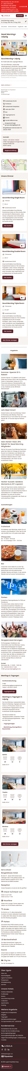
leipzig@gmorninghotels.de (15, 142)
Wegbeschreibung (10, 150)
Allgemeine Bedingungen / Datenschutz (13, 1038)
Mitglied (3, 1015)
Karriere (3, 984)
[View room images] (14, 744)
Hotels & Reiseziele (7, 992)
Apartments (5, 1003)
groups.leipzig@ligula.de (13, 669)
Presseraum (5, 980)
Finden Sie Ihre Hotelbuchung (10, 1031)
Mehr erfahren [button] (5, 85)
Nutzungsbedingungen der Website (12, 1035)
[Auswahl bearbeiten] (26, 21)
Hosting (3, 1005)
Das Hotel (4, 26)
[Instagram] (5, 1050)
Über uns (4, 973)
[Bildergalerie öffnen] (14, 48)
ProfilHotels (4, 994)
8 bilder (22, 53)
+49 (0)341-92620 (13, 140)
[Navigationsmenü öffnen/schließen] (26, 15)
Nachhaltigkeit (5, 975)
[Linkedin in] (8, 1050)
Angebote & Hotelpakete (9, 1012)
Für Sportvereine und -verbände (11, 1021)
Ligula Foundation (6, 978)
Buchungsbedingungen (8, 1033)
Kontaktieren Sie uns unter (9, 1029)
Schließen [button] (22, 6)
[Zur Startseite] (5, 15)
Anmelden (20, 15)
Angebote (20, 26)
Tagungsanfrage (9, 691)
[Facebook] (2, 1050)
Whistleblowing (6, 982)
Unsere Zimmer (12, 26)
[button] (14, 165)
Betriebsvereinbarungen (8, 1019)
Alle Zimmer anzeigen (10, 340)
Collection (4, 1001)
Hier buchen (8, 226)
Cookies (3, 1040)
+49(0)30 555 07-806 (10, 667)
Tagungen (4, 1017)
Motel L (3, 996)
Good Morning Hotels (7, 998)
